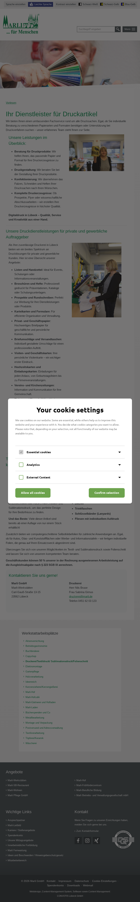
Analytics (33, 465)
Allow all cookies (33, 493)
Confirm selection (106, 493)
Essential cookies (39, 452)
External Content (38, 477)
